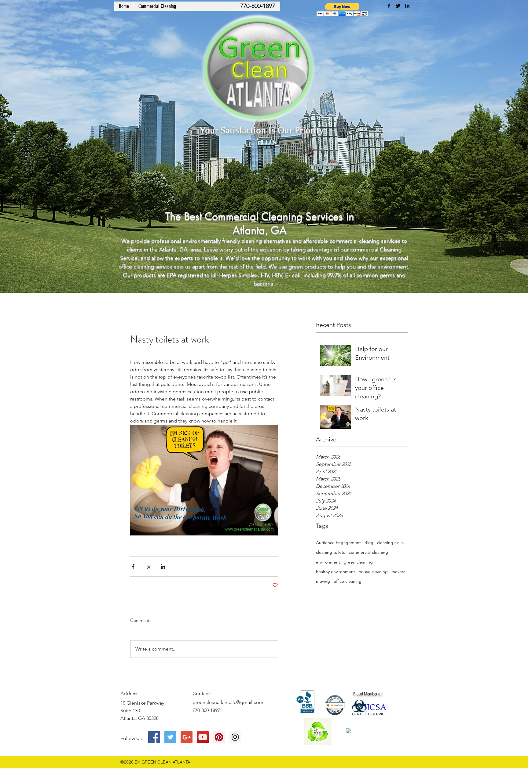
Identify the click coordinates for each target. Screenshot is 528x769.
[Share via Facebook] (133, 566)
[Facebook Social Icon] (154, 737)
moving (323, 581)
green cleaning (358, 562)
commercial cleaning (368, 552)
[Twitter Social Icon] (170, 737)
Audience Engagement (338, 542)
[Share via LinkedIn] (163, 566)
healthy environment (335, 571)
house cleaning (373, 571)
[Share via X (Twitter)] (148, 566)
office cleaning (347, 581)
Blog (369, 542)
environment (328, 562)
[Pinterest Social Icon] (219, 737)
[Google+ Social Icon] (187, 737)
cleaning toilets (330, 552)
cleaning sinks (390, 542)
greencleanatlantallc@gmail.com (228, 702)
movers (398, 571)
